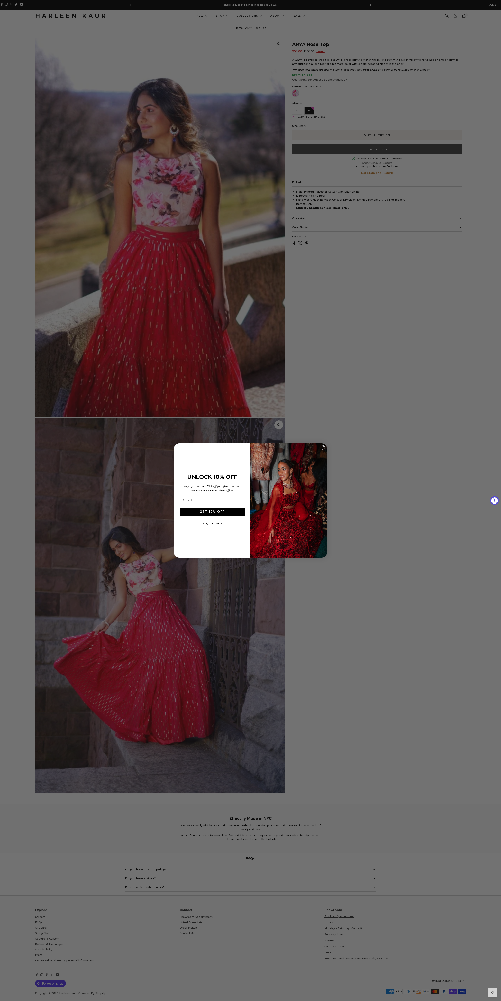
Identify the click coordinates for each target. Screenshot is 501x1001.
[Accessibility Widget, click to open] (494, 500)
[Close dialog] (323, 447)
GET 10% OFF (212, 512)
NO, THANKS (212, 523)
